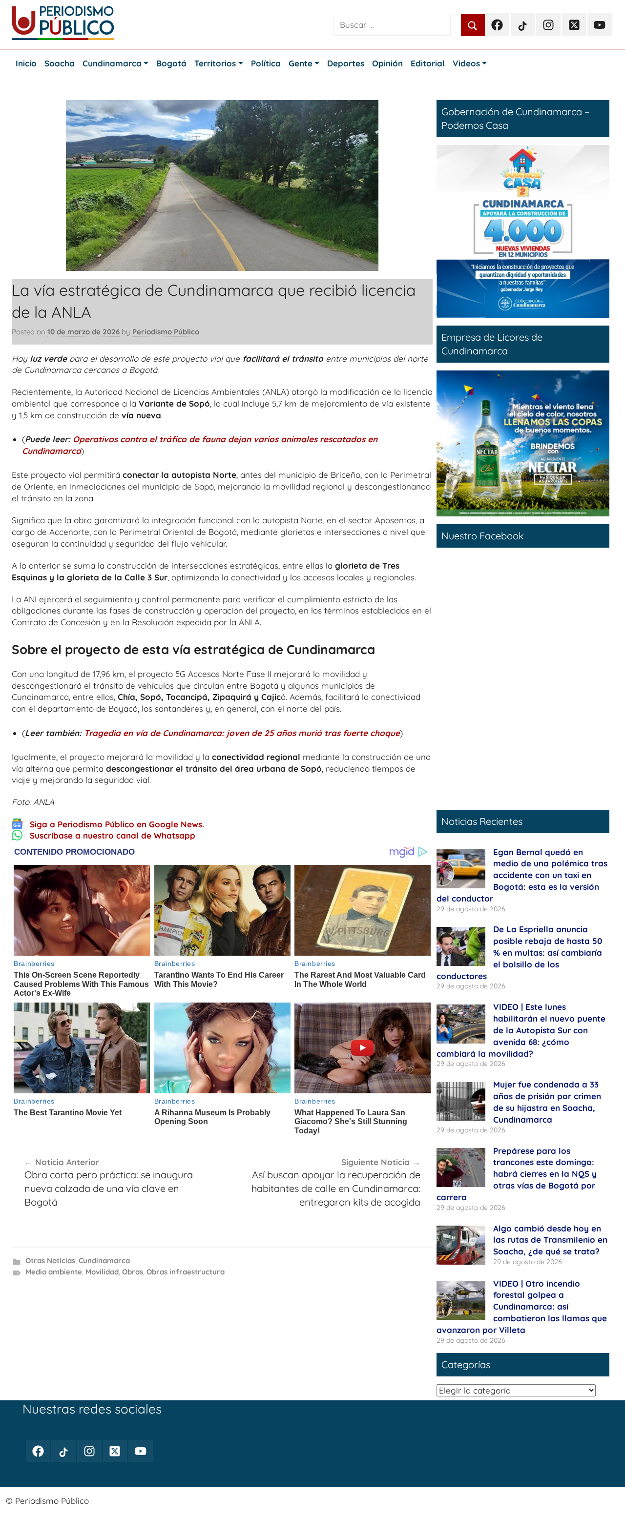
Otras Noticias (50, 1260)
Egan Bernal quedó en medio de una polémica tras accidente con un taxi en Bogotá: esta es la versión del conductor (522, 875)
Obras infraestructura (185, 1271)
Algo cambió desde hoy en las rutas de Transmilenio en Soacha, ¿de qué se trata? (550, 1240)
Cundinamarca (104, 1260)
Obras (132, 1271)
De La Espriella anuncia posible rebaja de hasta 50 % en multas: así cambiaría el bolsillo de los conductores (519, 952)
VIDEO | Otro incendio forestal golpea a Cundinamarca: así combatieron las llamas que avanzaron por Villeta (522, 1306)
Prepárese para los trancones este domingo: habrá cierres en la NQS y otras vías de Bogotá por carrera (517, 1174)
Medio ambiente (53, 1271)
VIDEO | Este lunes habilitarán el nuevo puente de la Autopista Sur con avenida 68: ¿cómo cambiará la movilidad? (521, 1030)
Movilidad (102, 1271)
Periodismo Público (165, 331)
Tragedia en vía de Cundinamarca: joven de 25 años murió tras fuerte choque (242, 733)
